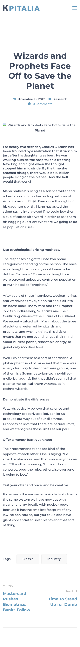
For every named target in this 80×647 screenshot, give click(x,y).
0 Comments (42, 104)
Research (60, 99)
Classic (28, 559)
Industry (54, 559)
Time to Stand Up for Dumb (62, 598)
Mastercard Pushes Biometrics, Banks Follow (16, 598)
